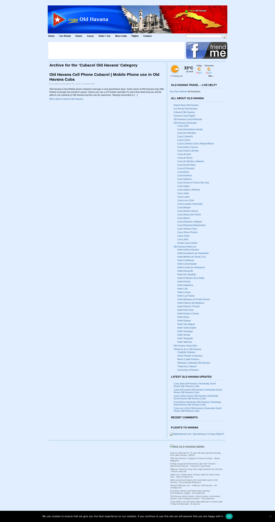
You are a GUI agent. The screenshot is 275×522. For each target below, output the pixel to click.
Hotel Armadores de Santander (193, 253)
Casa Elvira (183, 172)
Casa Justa (183, 193)
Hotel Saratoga (185, 331)
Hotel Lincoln (184, 292)
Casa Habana (184, 179)
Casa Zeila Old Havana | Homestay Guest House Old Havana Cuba (195, 385)
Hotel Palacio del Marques (190, 303)
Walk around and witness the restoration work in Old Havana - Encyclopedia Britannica (194, 481)
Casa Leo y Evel (185, 200)
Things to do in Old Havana (187, 349)
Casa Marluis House (187, 211)
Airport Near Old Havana (186, 105)
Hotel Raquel (184, 320)
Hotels (78, 36)
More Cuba (121, 36)
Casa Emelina (184, 175)
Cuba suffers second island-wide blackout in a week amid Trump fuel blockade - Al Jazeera (196, 503)
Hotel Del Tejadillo (186, 274)
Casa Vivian (183, 236)
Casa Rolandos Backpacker (191, 225)
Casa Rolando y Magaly (189, 221)
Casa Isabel (183, 186)
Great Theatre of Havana (189, 355)
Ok (229, 516)
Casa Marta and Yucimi (189, 214)
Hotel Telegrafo (185, 338)
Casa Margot (183, 207)
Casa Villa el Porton (187, 232)
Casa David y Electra (188, 150)
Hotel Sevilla (183, 335)
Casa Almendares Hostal (190, 129)
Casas (90, 36)
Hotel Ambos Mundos (188, 249)
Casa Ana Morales (186, 133)
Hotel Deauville (185, 271)
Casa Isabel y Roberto (188, 189)
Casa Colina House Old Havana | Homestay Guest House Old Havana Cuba (196, 397)
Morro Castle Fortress (188, 359)
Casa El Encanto (185, 168)
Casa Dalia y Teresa (187, 147)
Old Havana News (191, 446)
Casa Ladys (183, 197)
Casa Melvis (183, 218)
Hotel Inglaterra (185, 285)
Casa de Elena (184, 158)
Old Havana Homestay (185, 123)
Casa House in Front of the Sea (193, 182)
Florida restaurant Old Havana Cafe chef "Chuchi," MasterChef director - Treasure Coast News (193, 465)
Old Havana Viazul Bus (185, 345)
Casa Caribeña (185, 136)
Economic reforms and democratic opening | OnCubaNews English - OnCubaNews (190, 492)
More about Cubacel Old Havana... (67, 99)
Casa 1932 (183, 126)
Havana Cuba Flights (184, 115)
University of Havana (187, 370)
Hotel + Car (105, 36)
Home (51, 36)
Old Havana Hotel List (185, 246)
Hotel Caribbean (185, 260)
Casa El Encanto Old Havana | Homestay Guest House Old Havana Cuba (198, 391)
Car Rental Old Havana (185, 108)
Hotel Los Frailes (186, 296)
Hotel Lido (182, 288)
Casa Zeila (182, 239)
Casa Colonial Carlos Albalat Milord (195, 143)
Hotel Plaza (183, 317)
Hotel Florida (183, 281)
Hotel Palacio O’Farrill (188, 306)
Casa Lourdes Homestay (190, 204)
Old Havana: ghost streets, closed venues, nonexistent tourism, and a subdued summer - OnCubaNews (195, 497)
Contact (147, 36)
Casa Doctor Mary (186, 165)
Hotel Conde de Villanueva (191, 267)
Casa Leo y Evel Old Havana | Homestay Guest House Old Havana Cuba (197, 409)
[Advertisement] (116, 50)
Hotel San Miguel (186, 324)
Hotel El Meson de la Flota (190, 278)
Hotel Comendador (187, 264)
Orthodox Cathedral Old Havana (193, 363)
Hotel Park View (185, 310)
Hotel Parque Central (188, 313)
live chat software (178, 91)
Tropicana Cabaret (186, 366)
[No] (270, 516)
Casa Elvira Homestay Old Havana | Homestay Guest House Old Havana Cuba (197, 403)
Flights (135, 36)
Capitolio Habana (186, 352)
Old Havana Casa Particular (188, 119)
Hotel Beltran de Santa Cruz (191, 256)
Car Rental (65, 36)
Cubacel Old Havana (184, 112)
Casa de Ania (184, 154)
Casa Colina (183, 140)
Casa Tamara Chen (187, 228)
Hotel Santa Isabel (186, 327)
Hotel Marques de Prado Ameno (193, 299)
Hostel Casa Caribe (187, 243)
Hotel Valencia (184, 342)
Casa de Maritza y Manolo (190, 161)
